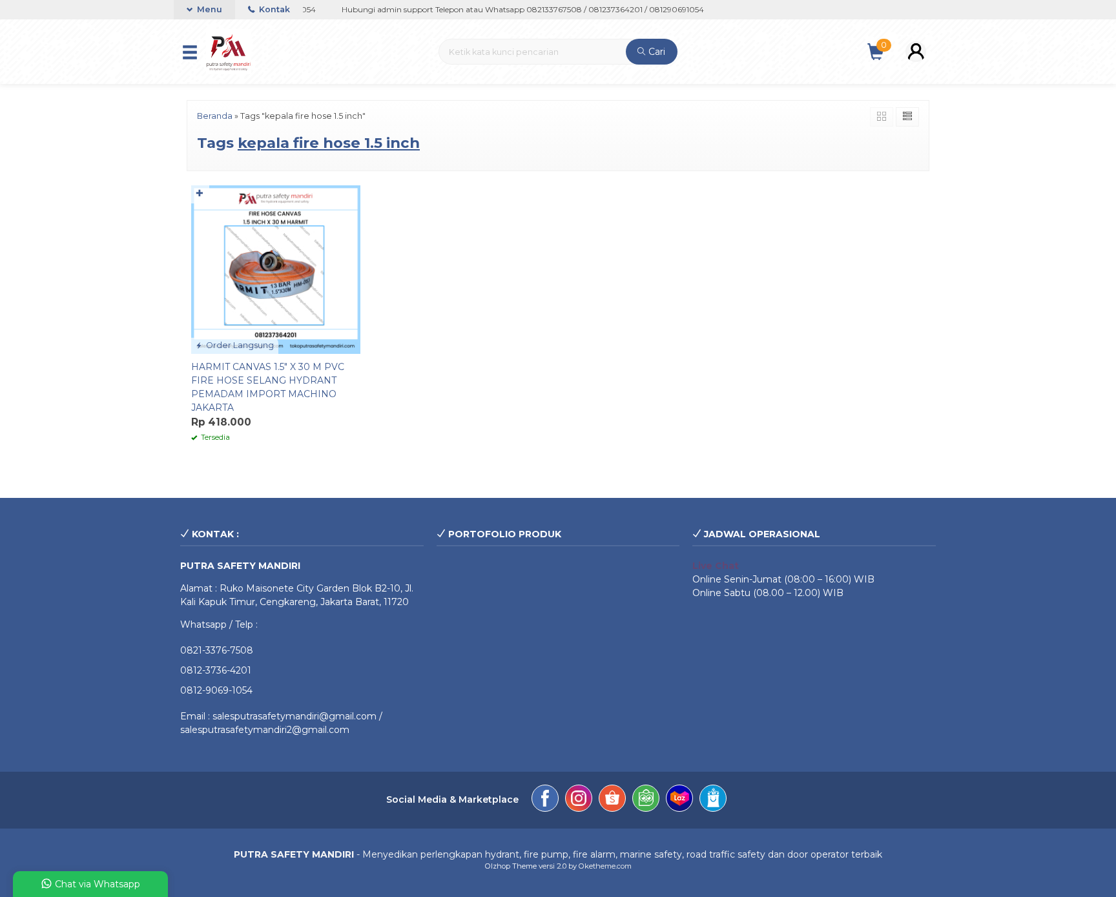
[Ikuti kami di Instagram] (578, 800)
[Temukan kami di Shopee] (612, 800)
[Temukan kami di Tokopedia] (645, 800)
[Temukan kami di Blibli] (713, 800)
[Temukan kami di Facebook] (545, 800)
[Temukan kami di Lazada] (679, 800)
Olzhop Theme (511, 866)
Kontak (273, 9)
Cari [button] (655, 51)
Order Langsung (239, 345)
